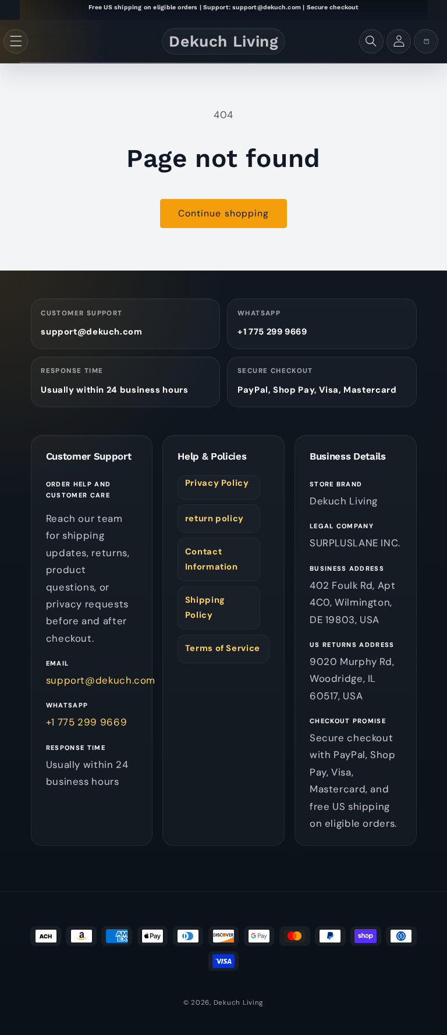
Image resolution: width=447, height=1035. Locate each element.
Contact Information (211, 559)
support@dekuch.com (91, 331)
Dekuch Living (239, 1002)
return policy (214, 518)
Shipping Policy (205, 607)
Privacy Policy (217, 483)
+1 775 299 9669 (272, 331)
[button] (15, 41)
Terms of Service (222, 648)
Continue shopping (223, 213)
